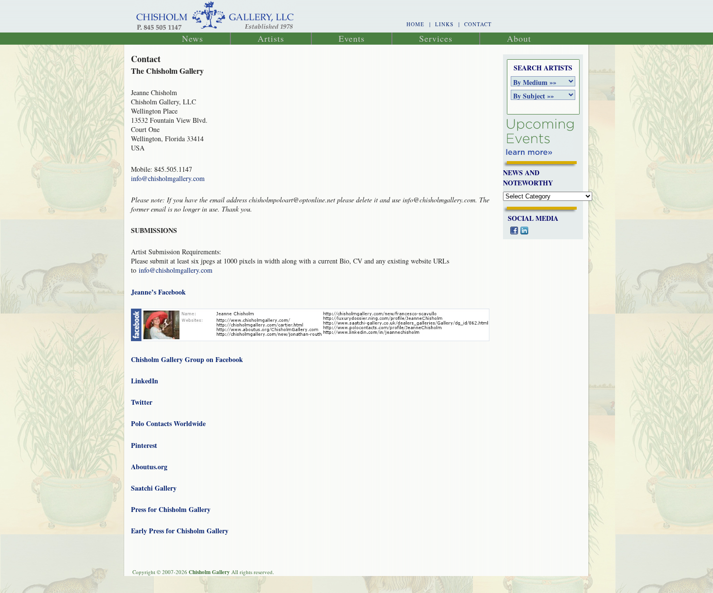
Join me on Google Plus (555, 230)
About (519, 38)
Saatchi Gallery (154, 488)
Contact (478, 24)
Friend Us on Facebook (514, 230)
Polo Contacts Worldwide (168, 423)
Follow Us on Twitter (534, 230)
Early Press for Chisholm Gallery (179, 531)
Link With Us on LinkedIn (524, 230)
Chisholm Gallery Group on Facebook (187, 359)
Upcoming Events (540, 137)
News (192, 38)
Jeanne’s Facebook (158, 292)
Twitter (141, 402)
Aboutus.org (149, 466)
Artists (271, 38)
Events (352, 38)
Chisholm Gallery (215, 16)
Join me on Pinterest (545, 230)
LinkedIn (144, 381)
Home (415, 24)
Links (444, 24)
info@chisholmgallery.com (168, 178)
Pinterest (144, 445)
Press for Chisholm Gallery (171, 509)
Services (436, 38)
